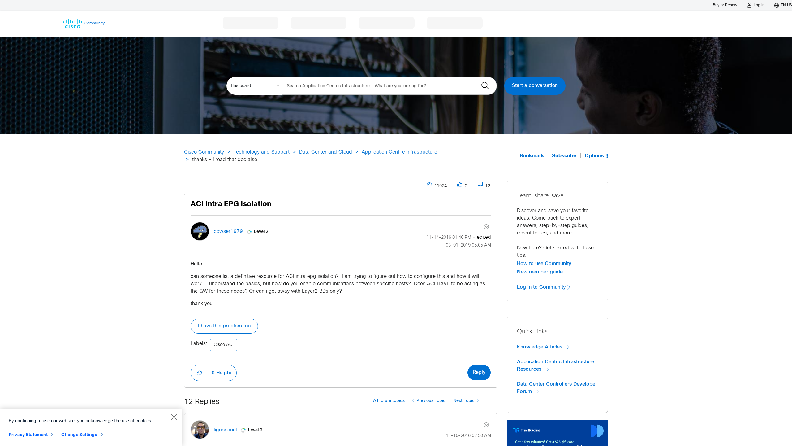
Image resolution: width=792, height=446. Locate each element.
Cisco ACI (223, 345)
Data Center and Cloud (325, 152)
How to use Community (544, 263)
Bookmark (532, 156)
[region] (91, 427)
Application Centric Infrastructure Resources (555, 365)
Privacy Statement (28, 434)
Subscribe (564, 156)
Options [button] (594, 156)
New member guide (540, 272)
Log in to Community (542, 287)
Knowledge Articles (540, 346)
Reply (479, 372)
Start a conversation (535, 85)
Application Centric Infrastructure (399, 152)
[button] (199, 373)
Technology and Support (262, 152)
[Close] (174, 417)
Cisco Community (204, 152)
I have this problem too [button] (224, 326)
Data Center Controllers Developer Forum (557, 388)
